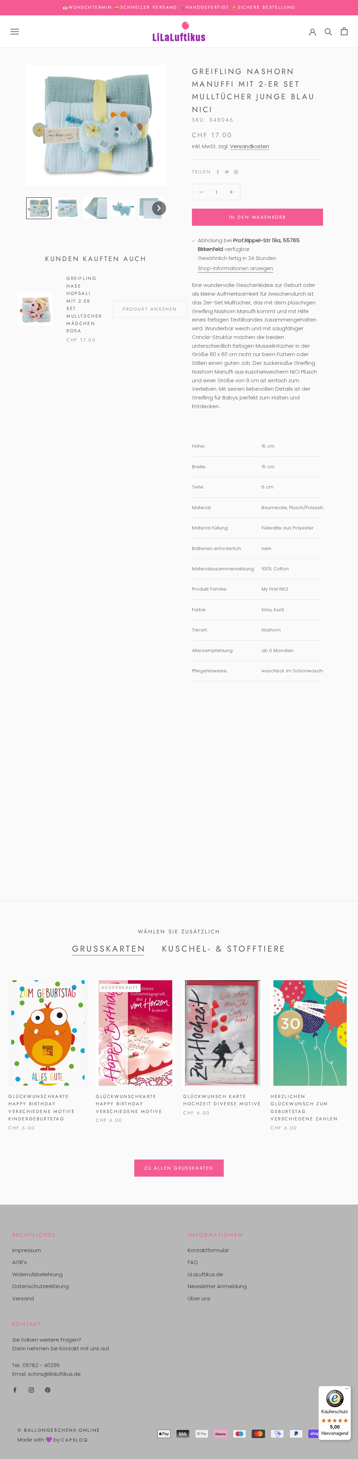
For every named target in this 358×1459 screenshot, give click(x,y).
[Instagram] (31, 1390)
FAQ (193, 1262)
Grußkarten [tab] (109, 948)
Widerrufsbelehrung (37, 1274)
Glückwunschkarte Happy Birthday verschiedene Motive (129, 1104)
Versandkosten (249, 146)
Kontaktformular (208, 1250)
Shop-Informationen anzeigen (235, 268)
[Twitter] (227, 172)
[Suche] (328, 31)
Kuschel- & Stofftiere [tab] (224, 948)
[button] (38, 208)
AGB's (19, 1262)
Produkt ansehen (150, 309)
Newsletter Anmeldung (217, 1286)
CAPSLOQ (74, 1440)
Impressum (26, 1250)
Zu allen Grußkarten (179, 1168)
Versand (23, 1298)
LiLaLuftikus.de (205, 1274)
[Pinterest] (236, 172)
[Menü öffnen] (14, 31)
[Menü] (347, 1390)
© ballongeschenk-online (58, 1430)
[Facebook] (218, 172)
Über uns (199, 1298)
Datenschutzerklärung (40, 1286)
